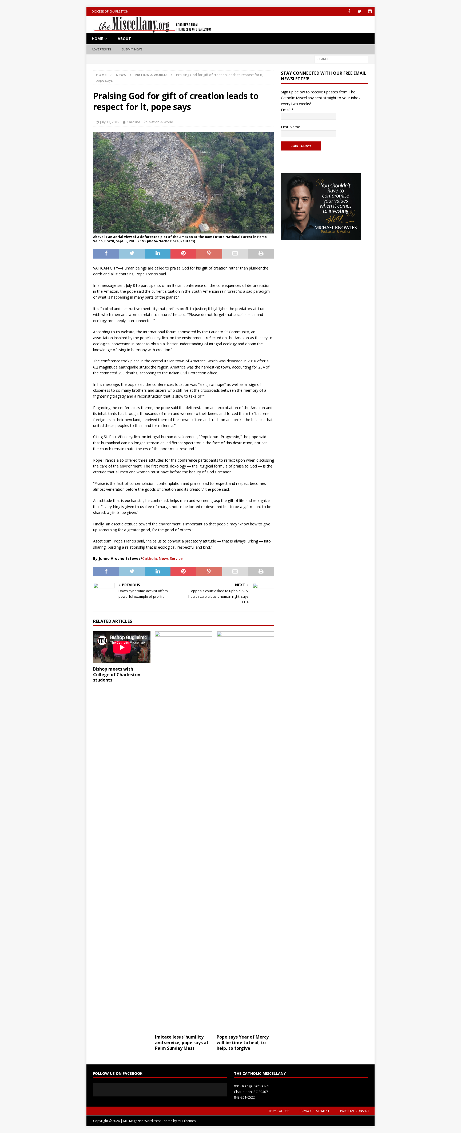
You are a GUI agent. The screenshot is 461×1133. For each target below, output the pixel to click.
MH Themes (187, 1121)
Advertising (101, 49)
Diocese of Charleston (110, 11)
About (124, 38)
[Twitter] (359, 11)
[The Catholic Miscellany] (149, 30)
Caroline (133, 122)
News (121, 74)
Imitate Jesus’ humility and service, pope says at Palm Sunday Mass (182, 1042)
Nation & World (161, 122)
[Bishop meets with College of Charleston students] (121, 647)
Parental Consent (354, 1111)
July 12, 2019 (109, 122)
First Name (290, 126)
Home (97, 38)
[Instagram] (370, 11)
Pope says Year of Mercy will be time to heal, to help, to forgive (243, 1042)
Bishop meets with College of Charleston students (116, 674)
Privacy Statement (314, 1111)
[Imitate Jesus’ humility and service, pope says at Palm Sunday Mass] (183, 831)
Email (287, 109)
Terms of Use (278, 1111)
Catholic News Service (162, 558)
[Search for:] (341, 58)
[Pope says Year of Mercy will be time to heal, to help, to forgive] (245, 831)
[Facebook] (349, 11)
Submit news (132, 49)
